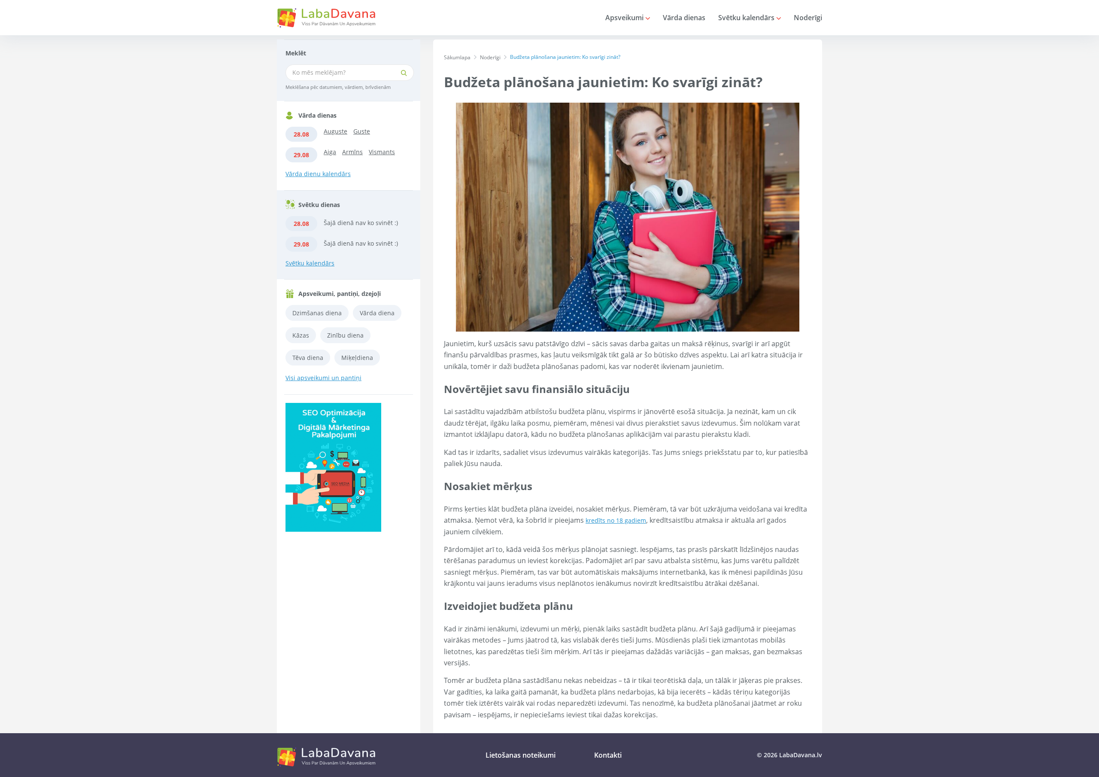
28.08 (301, 134)
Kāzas (300, 335)
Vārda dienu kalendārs (318, 174)
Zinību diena (345, 335)
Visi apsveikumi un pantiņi (323, 378)
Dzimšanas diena (317, 313)
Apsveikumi (625, 17)
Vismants (382, 152)
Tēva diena (307, 357)
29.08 (301, 155)
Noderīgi (808, 17)
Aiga (330, 152)
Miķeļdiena (357, 357)
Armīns (352, 152)
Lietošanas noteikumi (521, 755)
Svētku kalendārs (747, 17)
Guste (361, 131)
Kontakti (608, 755)
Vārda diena (377, 313)
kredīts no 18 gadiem (616, 520)
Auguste (335, 131)
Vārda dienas (684, 17)
